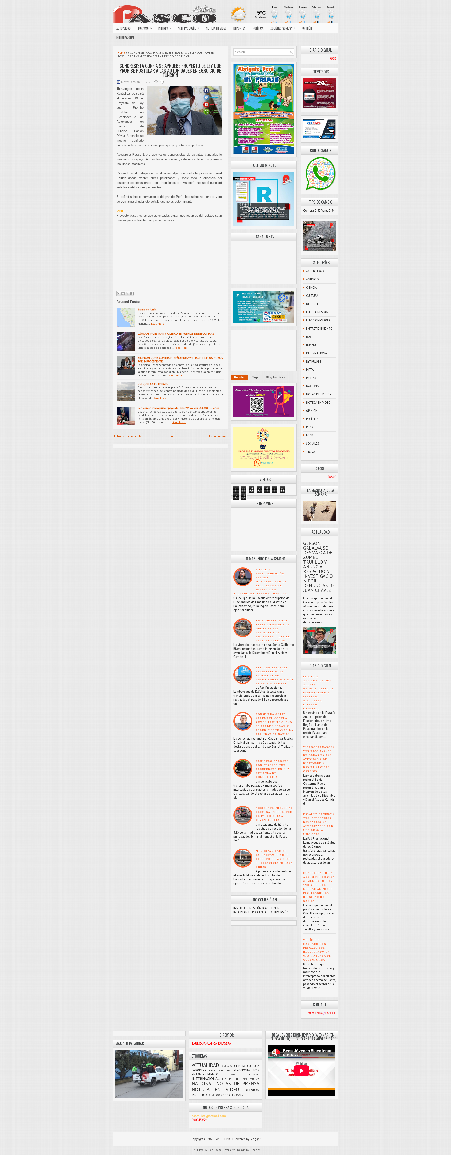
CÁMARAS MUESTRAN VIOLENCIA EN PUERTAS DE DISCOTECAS (176, 333)
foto (309, 337)
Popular (239, 377)
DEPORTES (239, 28)
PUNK (310, 427)
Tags (255, 377)
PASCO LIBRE (223, 1139)
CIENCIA (311, 288)
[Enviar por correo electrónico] (118, 293)
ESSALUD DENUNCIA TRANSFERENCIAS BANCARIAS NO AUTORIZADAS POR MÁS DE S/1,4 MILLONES (275, 675)
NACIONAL (313, 386)
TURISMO (145, 28)
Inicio (174, 436)
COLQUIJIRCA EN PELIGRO (153, 384)
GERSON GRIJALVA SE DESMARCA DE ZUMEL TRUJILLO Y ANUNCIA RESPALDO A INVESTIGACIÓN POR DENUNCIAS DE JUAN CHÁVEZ (319, 566)
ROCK (309, 435)
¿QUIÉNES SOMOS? (283, 28)
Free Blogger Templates (221, 1149)
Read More (157, 323)
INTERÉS (164, 28)
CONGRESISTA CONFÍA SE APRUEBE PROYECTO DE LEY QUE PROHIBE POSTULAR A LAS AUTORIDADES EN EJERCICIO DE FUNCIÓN (170, 70)
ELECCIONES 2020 (318, 312)
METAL (310, 370)
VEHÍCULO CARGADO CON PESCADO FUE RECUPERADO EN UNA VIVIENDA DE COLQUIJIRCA (273, 769)
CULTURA (312, 296)
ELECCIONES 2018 (318, 320)
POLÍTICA (258, 28)
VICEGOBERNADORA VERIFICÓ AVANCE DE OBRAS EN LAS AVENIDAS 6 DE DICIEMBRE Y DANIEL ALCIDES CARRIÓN (319, 759)
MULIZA (311, 378)
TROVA (310, 452)
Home (121, 52)
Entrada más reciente (128, 436)
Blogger (255, 1139)
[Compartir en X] (127, 293)
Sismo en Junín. (147, 309)
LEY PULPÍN (313, 361)
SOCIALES (312, 444)
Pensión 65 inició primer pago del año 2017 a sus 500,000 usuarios (178, 408)
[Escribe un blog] (123, 293)
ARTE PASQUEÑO (188, 28)
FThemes (254, 1149)
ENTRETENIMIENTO (319, 329)
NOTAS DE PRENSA (318, 394)
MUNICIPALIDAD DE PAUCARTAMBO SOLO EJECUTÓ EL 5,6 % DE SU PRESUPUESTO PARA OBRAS (274, 859)
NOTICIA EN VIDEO (216, 28)
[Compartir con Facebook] (132, 293)
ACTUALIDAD (123, 28)
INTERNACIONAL (125, 37)
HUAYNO (311, 345)
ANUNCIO (312, 279)
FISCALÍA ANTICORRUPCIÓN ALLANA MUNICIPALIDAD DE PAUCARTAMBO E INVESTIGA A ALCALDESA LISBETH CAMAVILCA (260, 581)
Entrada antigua (216, 436)
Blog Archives (275, 377)
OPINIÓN (307, 28)
